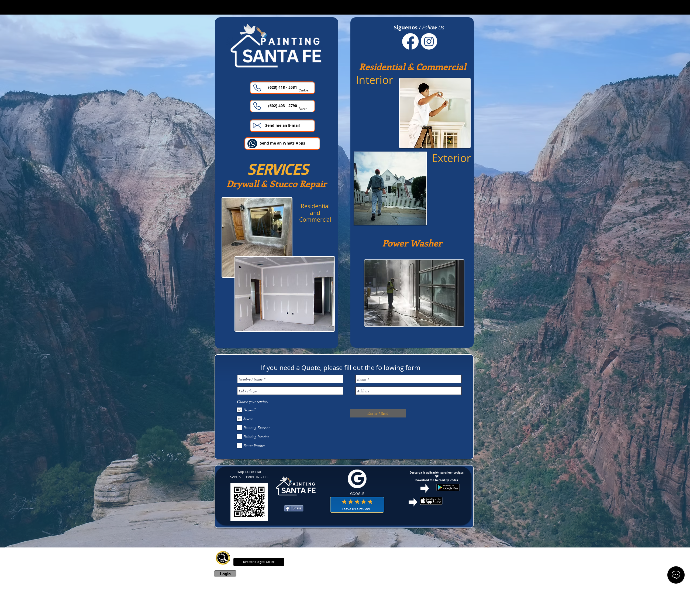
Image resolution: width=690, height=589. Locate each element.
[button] (282, 106)
